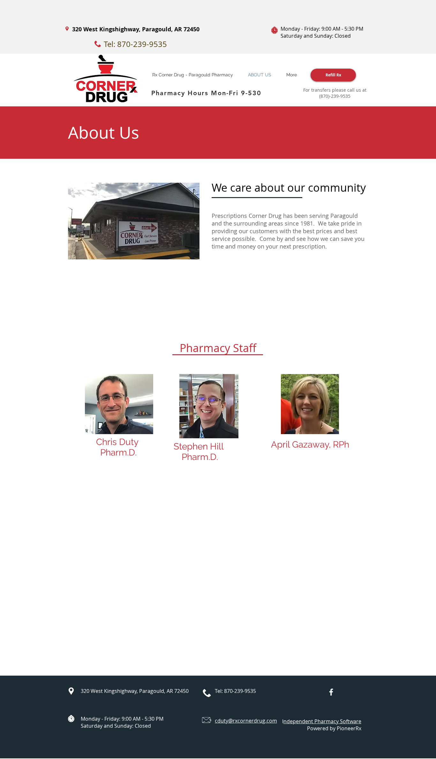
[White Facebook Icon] (331, 692)
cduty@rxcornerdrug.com (246, 720)
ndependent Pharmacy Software (322, 721)
